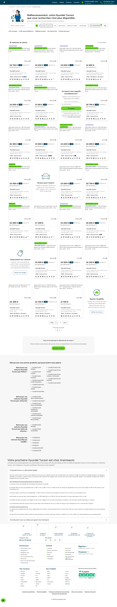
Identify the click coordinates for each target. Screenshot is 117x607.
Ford (37, 577)
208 (48, 571)
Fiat (37, 571)
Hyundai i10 (35, 445)
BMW (37, 579)
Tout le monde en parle (27, 556)
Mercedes (38, 581)
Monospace (50, 556)
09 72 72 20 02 (25, 540)
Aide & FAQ (24, 554)
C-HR (66, 571)
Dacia (22, 579)
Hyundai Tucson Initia (38, 384)
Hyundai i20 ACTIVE (37, 448)
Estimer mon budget (20, 272)
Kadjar (67, 577)
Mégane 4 (68, 579)
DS (36, 586)
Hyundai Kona (36, 437)
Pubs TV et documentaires (28, 560)
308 (48, 575)
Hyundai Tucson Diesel (38, 400)
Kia (36, 575)
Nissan (22, 586)
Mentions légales (42, 592)
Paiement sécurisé (90, 592)
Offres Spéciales (69, 552)
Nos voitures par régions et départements (69, 558)
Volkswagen (24, 581)
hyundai (29, 7)
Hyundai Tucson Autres (54, 382)
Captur (49, 584)
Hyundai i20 (35, 442)
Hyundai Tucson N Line (54, 367)
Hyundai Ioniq (36, 440)
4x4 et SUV (68, 548)
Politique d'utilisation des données (59, 592)
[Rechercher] (36, 25)
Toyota (37, 584)
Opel (22, 577)
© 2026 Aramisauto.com (58, 599)
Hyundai (38, 573)
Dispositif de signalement (59, 593)
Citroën (23, 575)
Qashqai (67, 584)
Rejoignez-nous (25, 552)
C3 (48, 579)
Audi (22, 584)
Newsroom (23, 558)
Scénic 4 (67, 581)
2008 (48, 573)
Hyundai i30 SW (36, 450)
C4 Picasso (50, 581)
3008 (48, 577)
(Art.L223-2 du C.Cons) (74, 116)
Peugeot (23, 573)
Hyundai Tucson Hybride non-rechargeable (36, 409)
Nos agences (24, 550)
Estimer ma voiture (96, 312)
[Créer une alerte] (3, 600)
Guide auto (68, 554)
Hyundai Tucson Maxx (38, 391)
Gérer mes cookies (77, 592)
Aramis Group (24, 562)
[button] (51, 25)
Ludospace (50, 558)
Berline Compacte (52, 550)
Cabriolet (67, 550)
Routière (49, 552)
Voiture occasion (20, 7)
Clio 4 (66, 573)
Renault (23, 571)
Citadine (49, 548)
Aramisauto (12, 7)
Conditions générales (28, 592)
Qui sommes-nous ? (26, 548)
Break (48, 554)
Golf (66, 575)
